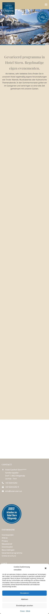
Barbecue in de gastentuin (24, 201)
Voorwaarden (8, 535)
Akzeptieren (24, 593)
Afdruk (28, 611)
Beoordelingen (8, 550)
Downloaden (7, 547)
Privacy (22, 611)
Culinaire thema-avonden (24, 138)
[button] (45, 568)
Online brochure (9, 556)
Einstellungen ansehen (24, 605)
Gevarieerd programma (12, 553)
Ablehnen (24, 599)
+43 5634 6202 (11, 483)
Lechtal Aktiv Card (24, 391)
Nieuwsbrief (7, 544)
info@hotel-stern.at (13, 491)
